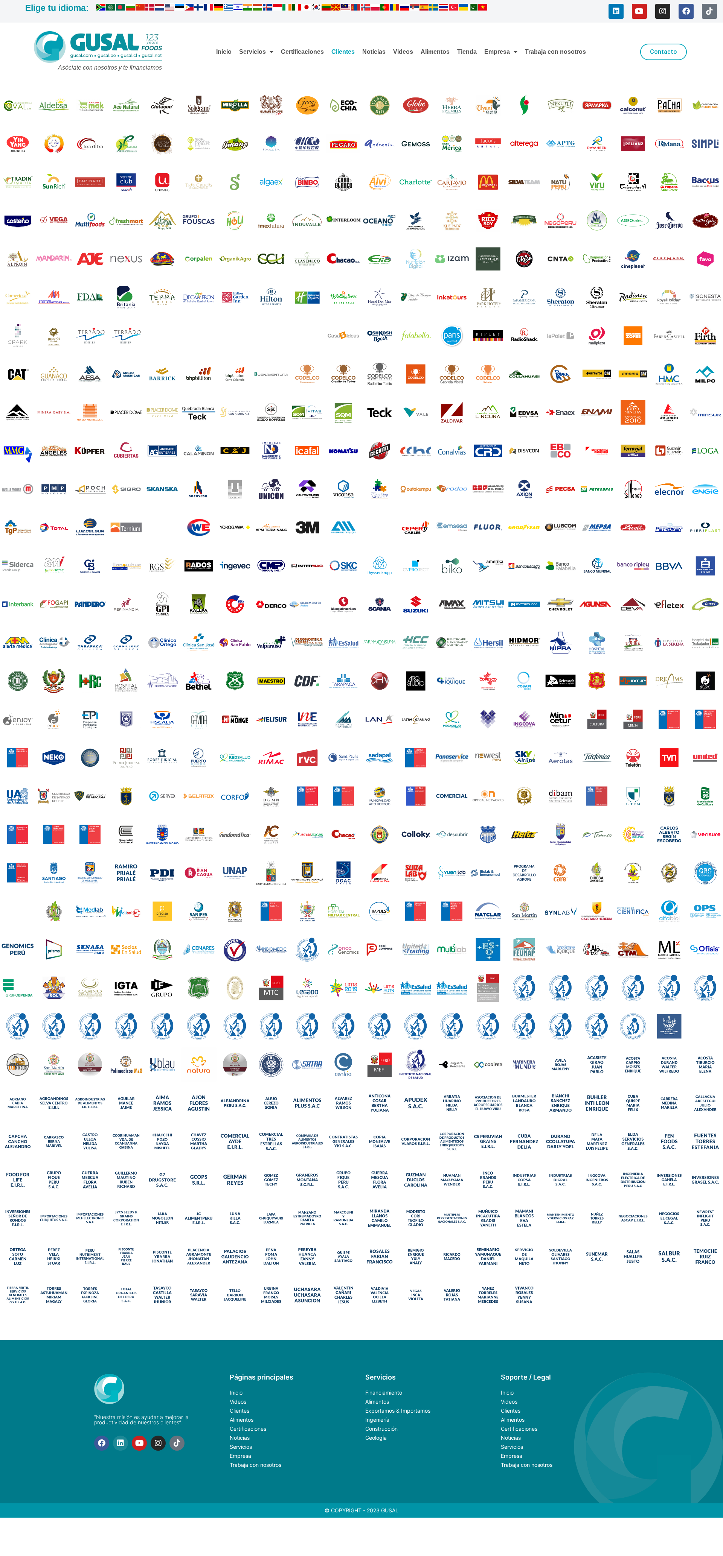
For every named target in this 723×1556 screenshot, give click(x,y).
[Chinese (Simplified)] (140, 8)
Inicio (224, 52)
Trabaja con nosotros (555, 52)
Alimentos (435, 52)
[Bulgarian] (131, 8)
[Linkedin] (616, 11)
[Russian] (405, 8)
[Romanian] (395, 8)
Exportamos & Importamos (397, 1410)
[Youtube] (639, 11)
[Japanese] (307, 8)
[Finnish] (199, 8)
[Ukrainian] (463, 8)
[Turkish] (454, 8)
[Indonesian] (277, 8)
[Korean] (317, 8)
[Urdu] (473, 8)
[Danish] (150, 8)
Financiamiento (383, 1392)
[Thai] (444, 8)
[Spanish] (424, 8)
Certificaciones (302, 52)
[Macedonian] (336, 8)
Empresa (497, 52)
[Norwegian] (366, 8)
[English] (170, 8)
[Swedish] (434, 8)
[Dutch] (160, 8)
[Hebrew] (238, 8)
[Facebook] (686, 11)
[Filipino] (189, 8)
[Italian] (297, 8)
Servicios (252, 52)
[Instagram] (662, 11)
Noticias (374, 52)
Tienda (467, 52)
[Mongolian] (356, 8)
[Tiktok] (709, 11)
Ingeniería (377, 1419)
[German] (219, 8)
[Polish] (375, 8)
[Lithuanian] (326, 8)
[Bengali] (121, 8)
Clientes (343, 52)
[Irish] (287, 8)
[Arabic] (111, 8)
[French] (209, 8)
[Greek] (228, 8)
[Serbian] (414, 8)
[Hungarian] (258, 8)
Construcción (381, 1428)
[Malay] (346, 8)
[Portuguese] (385, 8)
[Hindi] (248, 8)
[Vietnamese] (483, 8)
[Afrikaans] (101, 8)
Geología (376, 1437)
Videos (403, 52)
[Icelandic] (268, 8)
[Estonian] (180, 8)
